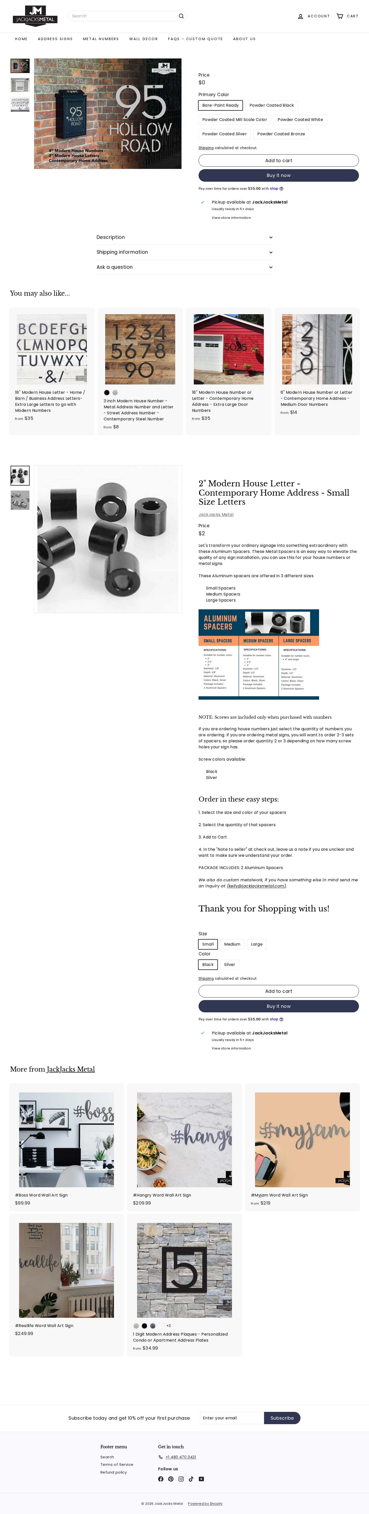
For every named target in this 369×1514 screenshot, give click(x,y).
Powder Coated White (300, 119)
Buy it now (279, 175)
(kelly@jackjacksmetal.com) (256, 886)
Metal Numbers (101, 38)
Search (107, 1457)
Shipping (206, 148)
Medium (232, 944)
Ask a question (115, 267)
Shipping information (122, 252)
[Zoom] (107, 539)
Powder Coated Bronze (281, 134)
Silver (229, 964)
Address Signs (55, 38)
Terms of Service (116, 1464)
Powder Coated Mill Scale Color (234, 119)
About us (244, 38)
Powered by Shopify (205, 1503)
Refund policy (113, 1472)
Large (257, 944)
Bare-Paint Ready (220, 105)
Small (208, 944)
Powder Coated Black (272, 105)
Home (21, 38)
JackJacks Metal (216, 514)
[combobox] (127, 16)
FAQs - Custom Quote (195, 38)
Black (208, 964)
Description (111, 237)
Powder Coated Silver (224, 134)
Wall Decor (143, 38)
